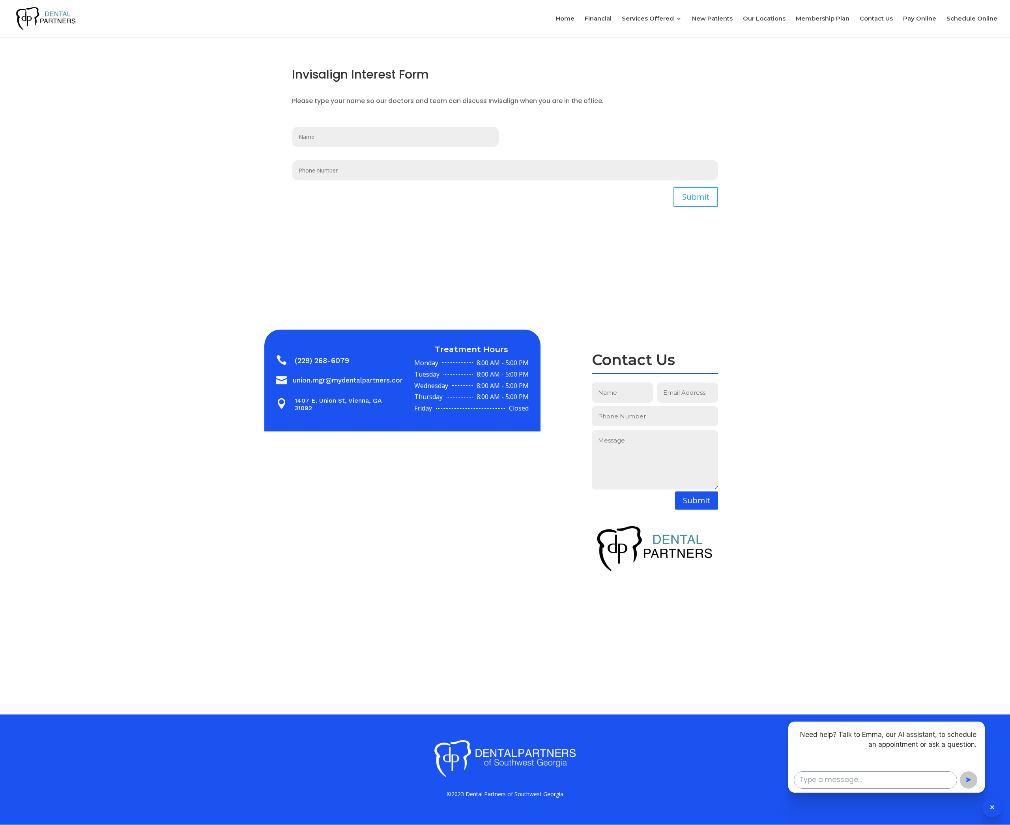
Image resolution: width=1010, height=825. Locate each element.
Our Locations (764, 19)
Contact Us (876, 19)
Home (565, 19)
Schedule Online (971, 19)
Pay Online (919, 19)
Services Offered (648, 19)
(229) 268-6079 (322, 360)
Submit (695, 196)
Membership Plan (822, 19)
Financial (598, 19)
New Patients (712, 19)
